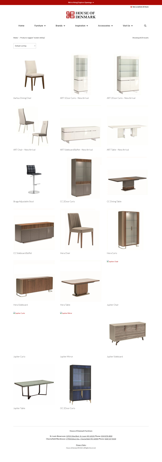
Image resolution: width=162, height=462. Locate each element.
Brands (59, 25)
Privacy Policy (81, 445)
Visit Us (126, 25)
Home (21, 25)
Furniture (39, 25)
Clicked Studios (21, 455)
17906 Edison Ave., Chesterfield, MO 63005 (82, 439)
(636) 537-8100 (110, 439)
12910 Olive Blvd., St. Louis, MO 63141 (80, 436)
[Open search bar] (145, 26)
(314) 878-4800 (106, 436)
